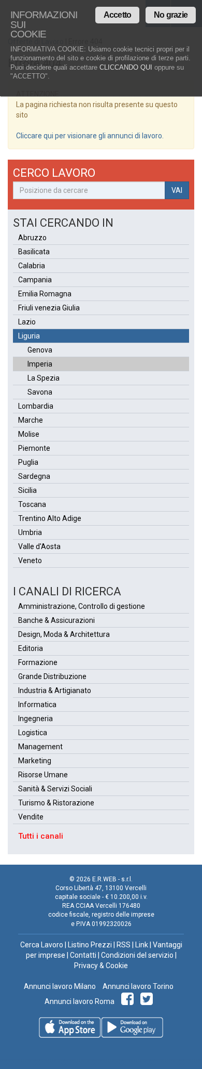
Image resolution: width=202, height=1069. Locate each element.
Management (40, 746)
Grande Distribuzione (52, 676)
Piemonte (34, 448)
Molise (28, 434)
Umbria (30, 532)
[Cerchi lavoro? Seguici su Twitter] (148, 1001)
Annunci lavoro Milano (60, 986)
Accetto (117, 14)
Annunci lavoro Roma (79, 1001)
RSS (124, 945)
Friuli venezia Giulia (49, 308)
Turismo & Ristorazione (56, 803)
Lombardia (35, 406)
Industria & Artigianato (54, 690)
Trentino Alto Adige (49, 518)
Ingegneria (35, 718)
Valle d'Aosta (39, 546)
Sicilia (27, 490)
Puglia (28, 462)
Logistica (32, 732)
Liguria (29, 336)
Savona (39, 392)
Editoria (30, 648)
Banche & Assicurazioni (56, 620)
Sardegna (34, 476)
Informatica (37, 704)
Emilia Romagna (44, 294)
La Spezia (43, 378)
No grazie (170, 14)
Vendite (31, 817)
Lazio (27, 322)
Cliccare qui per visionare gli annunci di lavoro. (90, 136)
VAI (176, 190)
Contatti (83, 955)
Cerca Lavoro (41, 945)
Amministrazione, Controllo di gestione (81, 606)
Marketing (34, 761)
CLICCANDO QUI (125, 67)
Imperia (39, 364)
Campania (35, 280)
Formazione (37, 662)
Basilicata (34, 251)
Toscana (32, 504)
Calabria (31, 266)
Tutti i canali (40, 836)
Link (141, 945)
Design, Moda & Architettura (64, 634)
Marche (30, 420)
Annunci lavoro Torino (137, 986)
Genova (39, 350)
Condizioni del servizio (137, 955)
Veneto (30, 560)
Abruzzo (32, 237)
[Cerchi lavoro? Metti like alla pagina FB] (129, 1001)
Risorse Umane (43, 775)
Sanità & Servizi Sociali (55, 789)
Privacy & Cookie (101, 965)
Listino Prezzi (90, 945)
